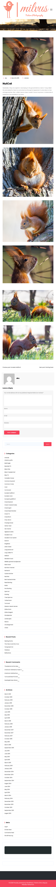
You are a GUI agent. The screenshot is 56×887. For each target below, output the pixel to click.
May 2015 (7, 757)
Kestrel (7, 541)
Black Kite (7, 469)
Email (5, 416)
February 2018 (9, 724)
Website (6, 423)
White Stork (8, 609)
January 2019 (8, 703)
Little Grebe (8, 547)
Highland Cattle (9, 532)
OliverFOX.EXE (14, 677)
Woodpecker (8, 615)
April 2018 (7, 718)
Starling (7, 594)
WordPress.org (9, 835)
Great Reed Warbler (10, 511)
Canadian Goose (9, 478)
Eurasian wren (9, 496)
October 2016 (8, 739)
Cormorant (8, 490)
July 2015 (7, 751)
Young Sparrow (9, 647)
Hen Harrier (8, 529)
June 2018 (7, 712)
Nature (6, 622)
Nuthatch (7, 570)
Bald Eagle (7, 463)
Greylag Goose (9, 523)
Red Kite (7, 576)
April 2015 (7, 759)
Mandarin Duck (9, 558)
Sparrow (7, 591)
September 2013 (9, 810)
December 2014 (9, 771)
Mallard (7, 555)
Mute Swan (8, 564)
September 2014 (9, 780)
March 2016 (8, 745)
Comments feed (9, 832)
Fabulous (7, 650)
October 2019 (8, 697)
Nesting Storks (9, 641)
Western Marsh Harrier (11, 606)
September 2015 (9, 748)
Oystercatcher (9, 573)
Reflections (8, 653)
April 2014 (7, 792)
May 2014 (7, 789)
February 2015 (9, 765)
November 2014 (9, 774)
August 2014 (8, 783)
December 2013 (9, 801)
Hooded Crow (8, 535)
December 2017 (9, 730)
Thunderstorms (9, 666)
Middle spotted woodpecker (13, 561)
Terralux (15, 666)
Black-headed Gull (10, 472)
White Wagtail (9, 612)
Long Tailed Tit (9, 553)
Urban (6, 628)
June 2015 (7, 754)
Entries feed (8, 829)
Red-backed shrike (10, 579)
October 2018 (8, 709)
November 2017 (9, 733)
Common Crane (9, 484)
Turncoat (7, 603)
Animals (26, 78)
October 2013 (8, 807)
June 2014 (7, 786)
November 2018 (9, 706)
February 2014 (9, 798)
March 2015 (8, 762)
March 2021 (8, 694)
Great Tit (7, 514)
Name (6, 408)
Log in (6, 826)
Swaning (7, 680)
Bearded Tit (8, 466)
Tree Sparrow (8, 597)
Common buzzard (10, 481)
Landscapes (8, 619)
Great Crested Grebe (11, 505)
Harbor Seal (8, 526)
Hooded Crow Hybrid (10, 538)
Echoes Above (13, 680)
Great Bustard (9, 502)
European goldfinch (10, 499)
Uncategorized (9, 625)
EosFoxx (15, 673)
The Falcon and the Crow (12, 644)
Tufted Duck (8, 600)
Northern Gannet (9, 567)
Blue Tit (7, 475)
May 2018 (7, 715)
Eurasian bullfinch (10, 493)
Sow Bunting (8, 588)
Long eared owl (9, 550)
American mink (9, 670)
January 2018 (8, 727)
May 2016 (7, 742)
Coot (6, 487)
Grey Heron (8, 520)
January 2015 (8, 768)
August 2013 (8, 813)
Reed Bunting (8, 582)
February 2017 (9, 736)
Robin (6, 585)
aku (6, 78)
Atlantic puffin (9, 460)
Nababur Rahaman (28, 884)
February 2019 (8, 700)
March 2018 (8, 721)
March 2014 (8, 795)
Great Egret (8, 508)
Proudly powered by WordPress (23, 883)
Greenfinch (8, 517)
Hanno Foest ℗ (17, 670)
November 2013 (9, 804)
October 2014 (8, 777)
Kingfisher (7, 544)
